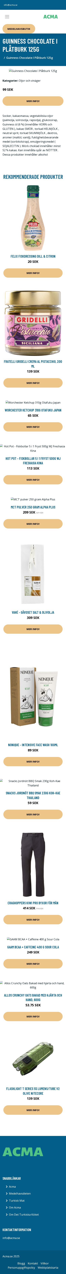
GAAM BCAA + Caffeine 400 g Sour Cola (33, 947)
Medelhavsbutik (18, 28)
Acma (12, 1186)
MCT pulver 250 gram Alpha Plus (33, 507)
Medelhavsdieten (20, 1193)
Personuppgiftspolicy (21, 1267)
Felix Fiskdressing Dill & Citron (33, 256)
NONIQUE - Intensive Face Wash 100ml (33, 745)
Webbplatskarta (48, 1267)
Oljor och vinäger (30, 80)
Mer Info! (33, 101)
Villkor (45, 1263)
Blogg (21, 1263)
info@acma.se (10, 5)
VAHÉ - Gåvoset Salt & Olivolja (33, 612)
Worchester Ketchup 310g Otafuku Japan (33, 410)
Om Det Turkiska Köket (24, 1214)
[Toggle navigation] (7, 16)
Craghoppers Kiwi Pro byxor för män (33, 903)
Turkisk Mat (17, 1200)
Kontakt (33, 1263)
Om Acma (15, 1207)
